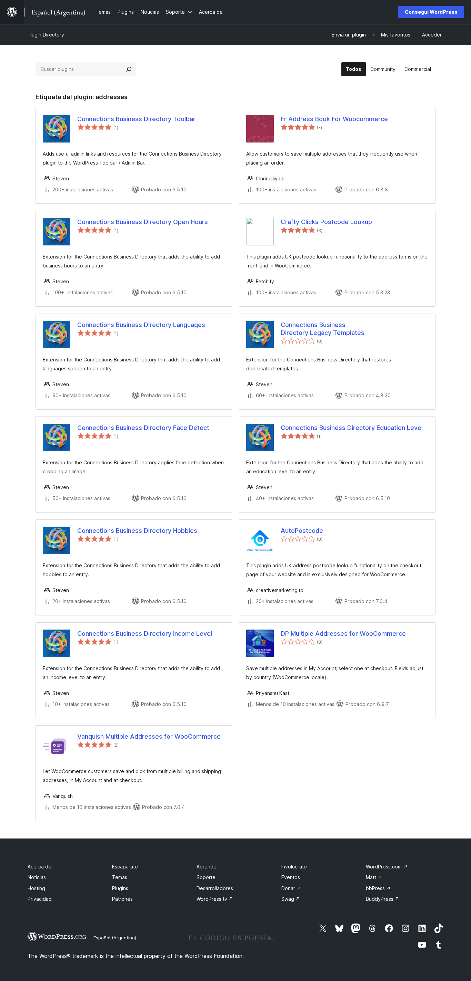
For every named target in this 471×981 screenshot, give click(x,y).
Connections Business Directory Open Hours (142, 221)
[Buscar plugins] (129, 69)
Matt (374, 877)
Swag (290, 899)
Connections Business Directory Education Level (352, 427)
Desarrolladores (215, 888)
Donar (291, 888)
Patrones (122, 899)
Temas (119, 877)
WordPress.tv (215, 899)
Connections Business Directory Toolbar (136, 119)
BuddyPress (382, 899)
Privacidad (40, 899)
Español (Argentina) (114, 937)
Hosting (36, 888)
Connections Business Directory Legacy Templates (322, 328)
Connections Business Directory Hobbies (137, 530)
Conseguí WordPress (431, 12)
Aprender (207, 866)
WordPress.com (387, 866)
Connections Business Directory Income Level (144, 633)
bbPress (378, 888)
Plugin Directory (46, 35)
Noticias (37, 877)
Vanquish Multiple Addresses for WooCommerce (149, 736)
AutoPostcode (302, 530)
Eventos (290, 877)
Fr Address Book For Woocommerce (334, 119)
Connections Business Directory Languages (141, 324)
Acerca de (39, 866)
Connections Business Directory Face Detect (143, 427)
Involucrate (294, 866)
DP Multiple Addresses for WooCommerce (343, 633)
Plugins (120, 888)
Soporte (206, 877)
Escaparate (125, 866)
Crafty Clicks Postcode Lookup (326, 221)
